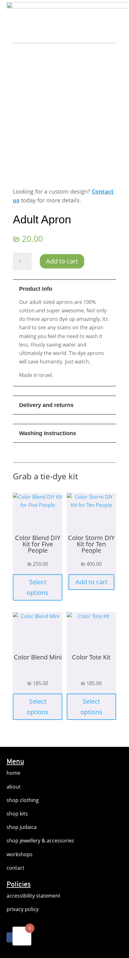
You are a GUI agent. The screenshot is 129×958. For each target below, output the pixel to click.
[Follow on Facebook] (12, 937)
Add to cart (62, 261)
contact (15, 867)
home (13, 772)
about (14, 786)
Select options (38, 587)
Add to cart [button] (91, 582)
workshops (20, 854)
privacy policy (23, 909)
